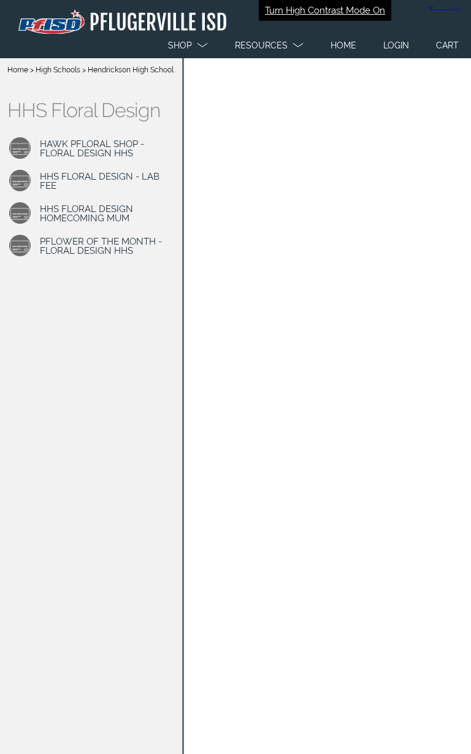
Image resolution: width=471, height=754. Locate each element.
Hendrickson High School (131, 70)
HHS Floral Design (83, 110)
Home (17, 70)
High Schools (58, 70)
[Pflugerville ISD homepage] (235, 29)
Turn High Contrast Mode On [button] (325, 10)
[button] (188, 45)
